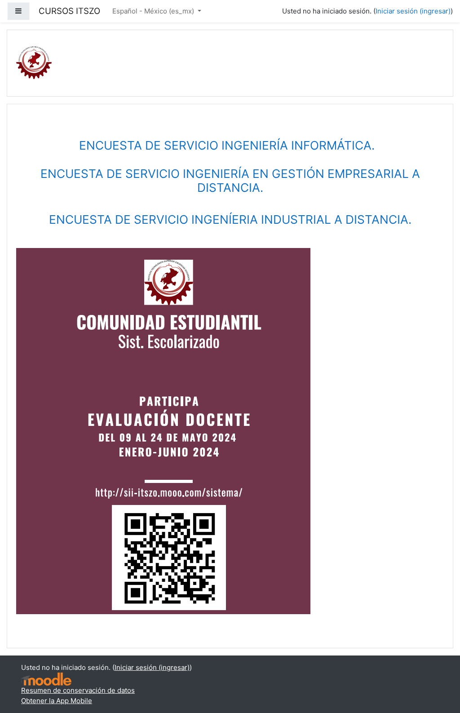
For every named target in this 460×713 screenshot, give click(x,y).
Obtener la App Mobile (56, 700)
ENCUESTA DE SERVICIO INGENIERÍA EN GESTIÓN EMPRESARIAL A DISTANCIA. (230, 181)
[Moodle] (46, 678)
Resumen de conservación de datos (78, 690)
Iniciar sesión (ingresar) (413, 11)
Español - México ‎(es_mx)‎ (154, 11)
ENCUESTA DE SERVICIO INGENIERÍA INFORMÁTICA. (230, 145)
